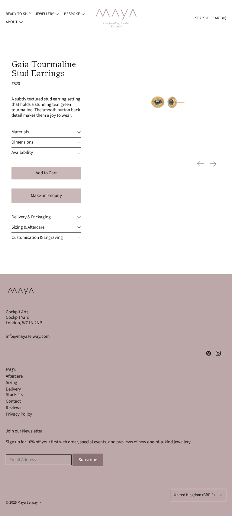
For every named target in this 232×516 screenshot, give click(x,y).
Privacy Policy (19, 414)
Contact (13, 401)
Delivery (13, 389)
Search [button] (201, 18)
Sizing (11, 382)
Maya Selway (28, 502)
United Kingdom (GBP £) (194, 495)
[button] (166, 101)
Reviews (13, 408)
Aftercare (14, 376)
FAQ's (11, 369)
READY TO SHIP (18, 14)
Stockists (14, 394)
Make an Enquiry (46, 195)
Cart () (219, 18)
